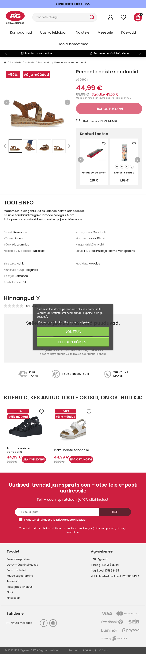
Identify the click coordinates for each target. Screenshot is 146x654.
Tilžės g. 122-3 (100, 565)
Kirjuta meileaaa (21, 623)
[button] (140, 53)
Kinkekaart (13, 598)
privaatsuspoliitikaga (71, 520)
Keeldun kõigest (73, 342)
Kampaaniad (21, 32)
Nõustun (73, 331)
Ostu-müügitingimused (22, 565)
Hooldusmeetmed (73, 44)
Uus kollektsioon (53, 32)
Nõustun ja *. (55, 520)
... (131, 166)
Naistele (82, 32)
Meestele (105, 32)
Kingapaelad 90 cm (94, 172)
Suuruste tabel (16, 570)
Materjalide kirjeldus (20, 587)
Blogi (10, 592)
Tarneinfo (13, 581)
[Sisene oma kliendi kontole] (110, 17)
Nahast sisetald (124, 172)
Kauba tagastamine (20, 576)
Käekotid (128, 32)
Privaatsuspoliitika (18, 559)
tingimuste (44, 520)
